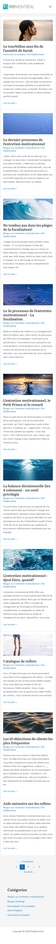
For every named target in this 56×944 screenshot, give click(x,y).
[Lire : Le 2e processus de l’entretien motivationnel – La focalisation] (28, 294)
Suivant (29, 871)
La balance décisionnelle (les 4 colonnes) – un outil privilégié (26, 490)
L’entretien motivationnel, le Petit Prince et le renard (27, 402)
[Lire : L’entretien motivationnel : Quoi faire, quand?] (28, 559)
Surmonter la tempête (14, 54)
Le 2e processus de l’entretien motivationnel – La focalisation (27, 314)
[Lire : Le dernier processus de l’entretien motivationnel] (28, 123)
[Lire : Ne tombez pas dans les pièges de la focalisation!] (28, 209)
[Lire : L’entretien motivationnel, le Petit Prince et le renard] (28, 384)
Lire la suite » (10, 103)
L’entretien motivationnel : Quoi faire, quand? (25, 577)
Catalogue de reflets (19, 660)
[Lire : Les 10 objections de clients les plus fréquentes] (28, 722)
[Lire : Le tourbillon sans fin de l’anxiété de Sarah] (28, 30)
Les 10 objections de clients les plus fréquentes (28, 740)
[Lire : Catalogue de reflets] (28, 645)
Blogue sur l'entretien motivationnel (21, 148)
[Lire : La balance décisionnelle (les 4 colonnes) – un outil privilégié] (28, 469)
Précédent (26, 861)
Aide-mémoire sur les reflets (27, 803)
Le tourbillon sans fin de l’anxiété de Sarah (23, 48)
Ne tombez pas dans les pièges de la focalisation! (27, 227)
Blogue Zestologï (16, 901)
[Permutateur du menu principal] (50, 7)
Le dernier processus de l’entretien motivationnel (24, 141)
